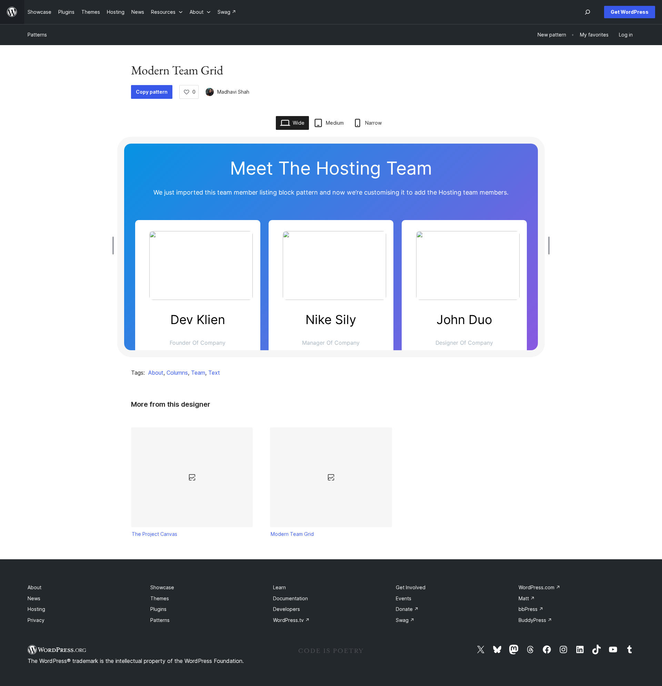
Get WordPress (630, 12)
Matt (527, 598)
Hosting (36, 609)
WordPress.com (539, 587)
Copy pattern (152, 92)
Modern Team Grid (292, 534)
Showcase (162, 587)
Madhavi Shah (233, 92)
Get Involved (410, 587)
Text (214, 372)
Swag (405, 620)
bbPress (531, 609)
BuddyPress (535, 620)
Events (403, 598)
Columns (177, 372)
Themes (159, 598)
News (34, 598)
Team (198, 372)
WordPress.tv (291, 620)
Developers (286, 609)
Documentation (290, 598)
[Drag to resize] (114, 245)
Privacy (36, 620)
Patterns (37, 35)
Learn (279, 587)
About (155, 372)
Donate (407, 609)
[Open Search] (587, 12)
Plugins (158, 609)
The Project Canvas (154, 534)
